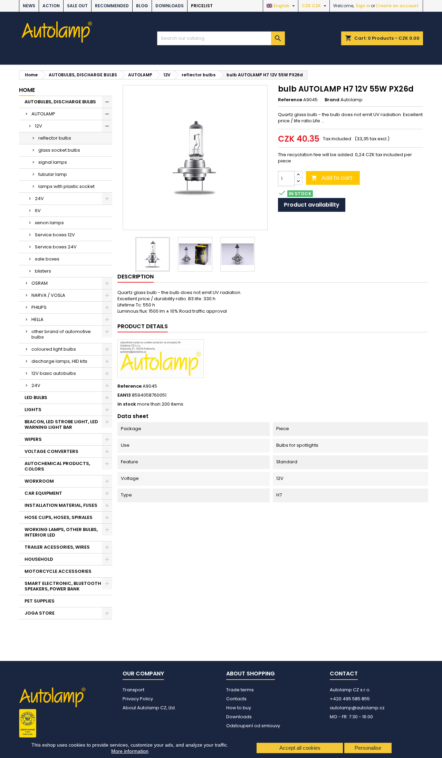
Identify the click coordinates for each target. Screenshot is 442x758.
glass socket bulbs (59, 150)
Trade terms (240, 689)
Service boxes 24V (56, 247)
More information (129, 751)
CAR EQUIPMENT (43, 493)
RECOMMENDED (112, 6)
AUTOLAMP (43, 114)
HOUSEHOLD (39, 559)
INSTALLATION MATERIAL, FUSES (61, 505)
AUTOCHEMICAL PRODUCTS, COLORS (57, 466)
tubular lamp (52, 174)
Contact (344, 674)
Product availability (311, 205)
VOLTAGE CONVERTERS (51, 451)
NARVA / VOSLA (48, 295)
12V (38, 126)
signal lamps (52, 162)
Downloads (169, 6)
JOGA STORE (40, 613)
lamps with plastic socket (66, 186)
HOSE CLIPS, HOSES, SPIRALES (59, 517)
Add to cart (332, 178)
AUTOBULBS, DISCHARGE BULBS (60, 101)
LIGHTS (33, 409)
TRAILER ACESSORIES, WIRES (57, 547)
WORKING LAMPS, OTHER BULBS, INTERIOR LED (61, 532)
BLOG (142, 6)
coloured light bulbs (53, 349)
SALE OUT (77, 6)
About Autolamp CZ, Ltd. (149, 707)
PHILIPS (39, 307)
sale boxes (47, 259)
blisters (43, 271)
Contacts (236, 698)
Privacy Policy (138, 698)
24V (39, 198)
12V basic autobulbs (53, 373)
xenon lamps (49, 222)
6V (38, 210)
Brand (332, 100)
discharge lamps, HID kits (59, 361)
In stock (126, 404)
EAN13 (124, 395)
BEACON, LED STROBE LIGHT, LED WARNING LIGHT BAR (61, 424)
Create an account (397, 6)
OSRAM (39, 283)
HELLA (37, 319)
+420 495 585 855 (350, 698)
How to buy (238, 707)
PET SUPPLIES (40, 601)
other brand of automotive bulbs (61, 334)
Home (27, 90)
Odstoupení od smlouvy (253, 725)
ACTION (51, 6)
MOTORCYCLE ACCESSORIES (58, 571)
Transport (133, 689)
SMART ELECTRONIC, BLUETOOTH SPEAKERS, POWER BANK (63, 586)
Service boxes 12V (55, 234)
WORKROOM (39, 481)
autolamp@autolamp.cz (357, 707)
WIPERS (33, 439)
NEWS (29, 6)
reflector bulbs (54, 138)
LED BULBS (36, 397)
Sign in (363, 6)
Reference (290, 100)
